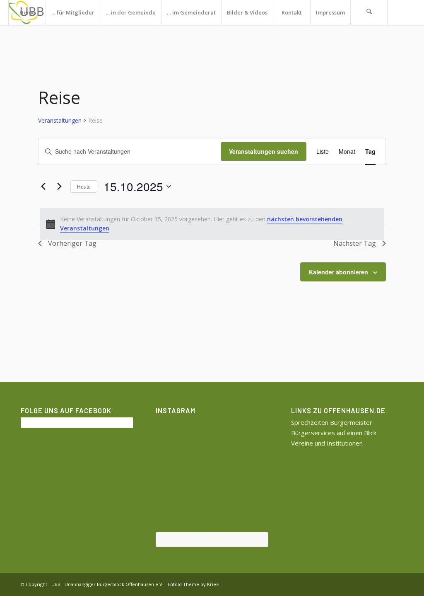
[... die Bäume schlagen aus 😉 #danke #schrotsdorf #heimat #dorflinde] (174, 474)
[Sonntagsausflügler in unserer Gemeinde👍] (212, 436)
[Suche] (369, 12)
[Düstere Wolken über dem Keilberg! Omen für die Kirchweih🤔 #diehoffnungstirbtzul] (174, 513)
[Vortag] (43, 186)
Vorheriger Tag (72, 243)
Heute (84, 186)
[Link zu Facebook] (35, 37)
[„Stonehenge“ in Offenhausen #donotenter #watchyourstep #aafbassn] (212, 513)
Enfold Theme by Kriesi (193, 584)
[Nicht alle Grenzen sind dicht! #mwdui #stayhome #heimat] (250, 513)
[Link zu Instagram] (23, 37)
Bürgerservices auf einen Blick (333, 433)
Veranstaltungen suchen (263, 151)
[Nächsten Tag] (59, 186)
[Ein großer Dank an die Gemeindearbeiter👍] (250, 435)
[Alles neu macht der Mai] (174, 435)
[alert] (212, 224)
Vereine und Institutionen (327, 443)
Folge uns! (212, 539)
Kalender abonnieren (338, 272)
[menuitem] (27, 12)
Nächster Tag (354, 243)
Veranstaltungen (60, 120)
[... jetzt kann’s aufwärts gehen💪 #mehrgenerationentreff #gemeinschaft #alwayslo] (212, 475)
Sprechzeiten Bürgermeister (331, 422)
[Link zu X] (11, 37)
